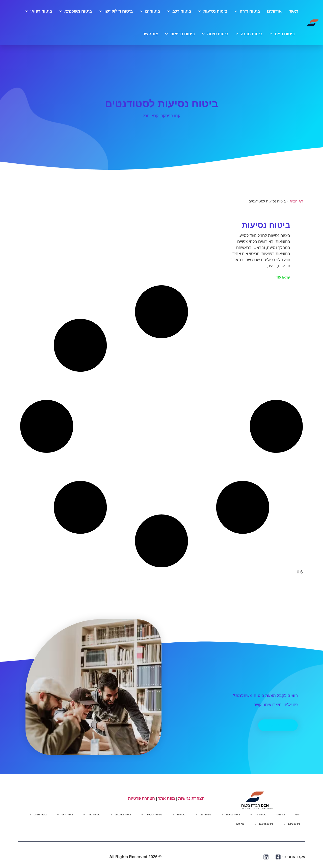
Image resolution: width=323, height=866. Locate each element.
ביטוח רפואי (41, 11)
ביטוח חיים (285, 34)
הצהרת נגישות (191, 798)
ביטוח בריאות (182, 34)
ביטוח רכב (181, 11)
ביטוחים (152, 11)
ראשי (293, 11)
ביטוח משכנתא (78, 11)
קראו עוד (283, 277)
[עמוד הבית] (312, 23)
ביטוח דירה (250, 11)
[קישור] (278, 857)
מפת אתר (166, 798)
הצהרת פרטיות (141, 798)
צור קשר (150, 34)
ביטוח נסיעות (215, 11)
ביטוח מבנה (251, 34)
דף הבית (296, 201)
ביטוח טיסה (217, 34)
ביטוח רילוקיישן (118, 11)
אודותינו (274, 11)
